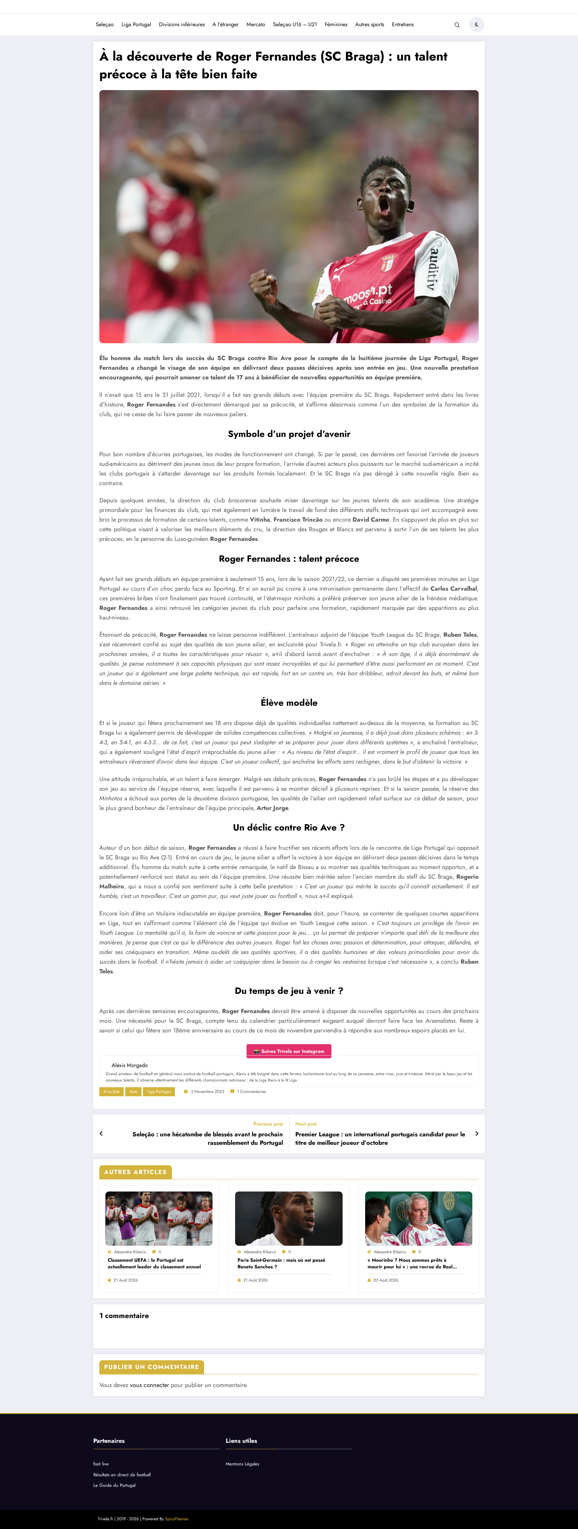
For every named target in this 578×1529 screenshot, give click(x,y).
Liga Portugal (136, 24)
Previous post (268, 1124)
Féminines (336, 24)
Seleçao (105, 24)
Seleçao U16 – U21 (295, 24)
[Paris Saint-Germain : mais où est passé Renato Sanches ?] (288, 1218)
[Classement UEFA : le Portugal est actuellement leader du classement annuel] (159, 1218)
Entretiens (403, 24)
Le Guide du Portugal (114, 1485)
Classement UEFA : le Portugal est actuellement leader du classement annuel (154, 1263)
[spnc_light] (476, 24)
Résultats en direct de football (122, 1474)
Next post (306, 1124)
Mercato (256, 24)
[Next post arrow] (477, 1134)
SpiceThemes (176, 1519)
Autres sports (369, 24)
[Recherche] (457, 25)
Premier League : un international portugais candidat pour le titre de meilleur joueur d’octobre (380, 1138)
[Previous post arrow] (101, 1134)
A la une (112, 1091)
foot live (101, 1464)
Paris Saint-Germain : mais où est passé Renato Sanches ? (281, 1263)
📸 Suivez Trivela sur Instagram (289, 1051)
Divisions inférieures (182, 24)
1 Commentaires (251, 1091)
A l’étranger (226, 24)
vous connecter (149, 1385)
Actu (133, 1091)
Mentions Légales (242, 1464)
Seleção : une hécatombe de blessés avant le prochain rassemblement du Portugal (207, 1138)
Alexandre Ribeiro (130, 1252)
